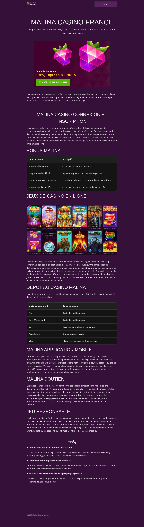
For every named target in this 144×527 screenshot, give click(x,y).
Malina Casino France (40, 515)
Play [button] (106, 4)
